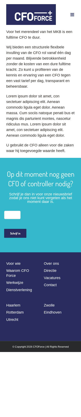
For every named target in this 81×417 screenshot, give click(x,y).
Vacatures (52, 278)
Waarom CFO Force (17, 273)
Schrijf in (15, 233)
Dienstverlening (19, 290)
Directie (50, 271)
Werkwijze (14, 283)
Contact (50, 285)
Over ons (51, 263)
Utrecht (12, 320)
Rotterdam (15, 312)
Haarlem (13, 305)
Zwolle (49, 305)
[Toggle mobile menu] (72, 14)
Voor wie (13, 263)
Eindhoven (52, 312)
